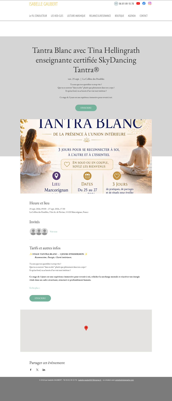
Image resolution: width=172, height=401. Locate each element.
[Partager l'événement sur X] (37, 370)
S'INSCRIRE (86, 107)
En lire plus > (34, 287)
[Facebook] (144, 3)
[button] (57, 16)
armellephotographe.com (124, 380)
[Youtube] (138, 3)
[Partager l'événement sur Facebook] (30, 370)
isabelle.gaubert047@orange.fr (89, 380)
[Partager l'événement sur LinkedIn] (44, 370)
